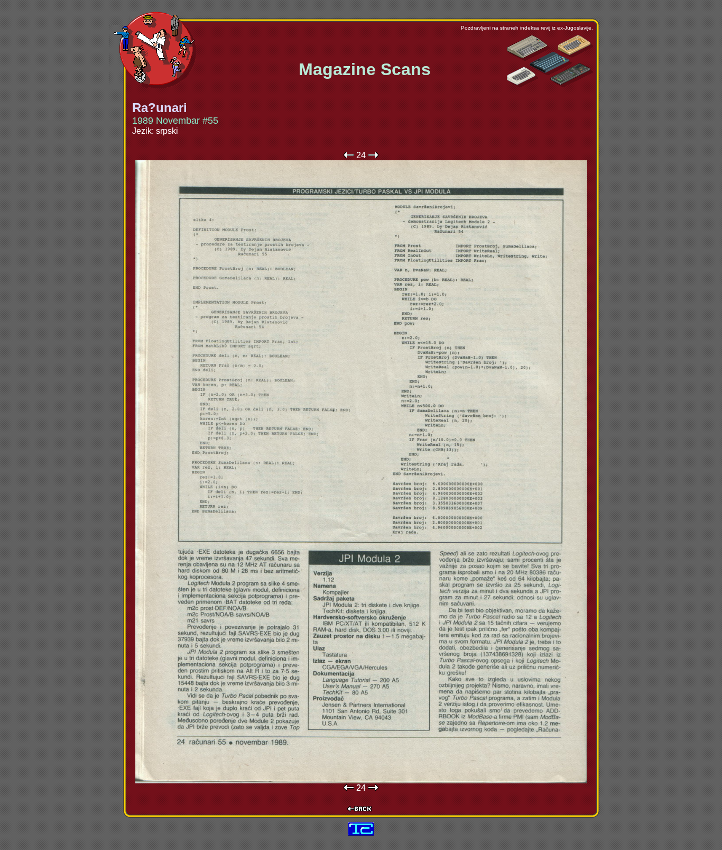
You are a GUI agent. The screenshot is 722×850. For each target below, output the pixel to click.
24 (361, 155)
